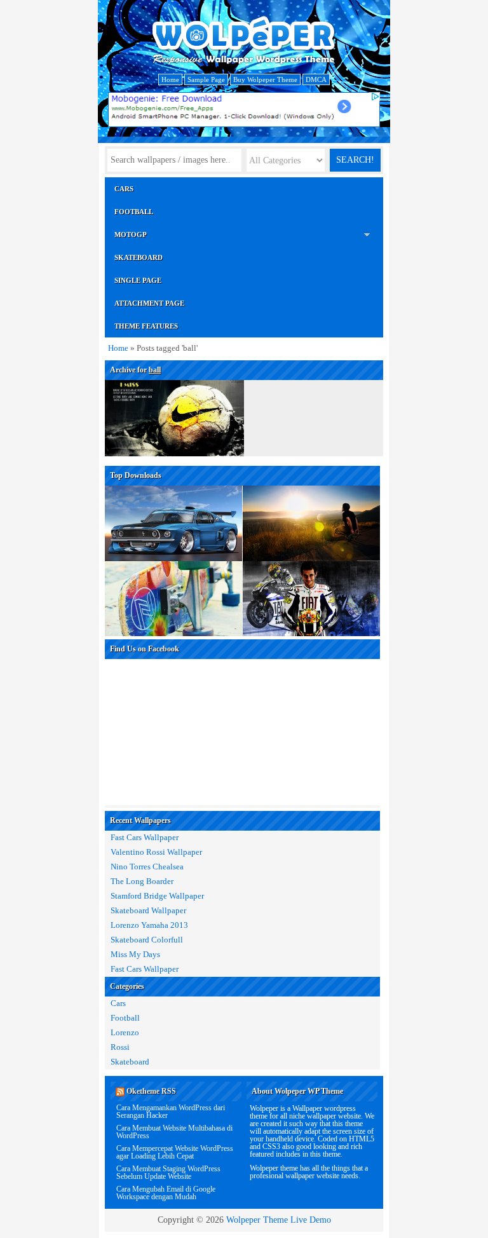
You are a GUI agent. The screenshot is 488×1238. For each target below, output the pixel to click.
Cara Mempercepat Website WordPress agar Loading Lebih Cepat (174, 1152)
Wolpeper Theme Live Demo (278, 1220)
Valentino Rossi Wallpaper (156, 852)
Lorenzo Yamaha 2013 (149, 925)
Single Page (137, 280)
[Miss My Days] (174, 390)
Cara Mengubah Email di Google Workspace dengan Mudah (165, 1193)
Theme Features (146, 326)
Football (133, 211)
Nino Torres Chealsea (147, 866)
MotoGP (130, 234)
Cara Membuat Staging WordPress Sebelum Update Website (168, 1172)
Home (170, 79)
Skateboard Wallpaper (148, 910)
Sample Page (206, 79)
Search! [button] (355, 160)
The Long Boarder (142, 881)
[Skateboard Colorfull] (174, 572)
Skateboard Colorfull (147, 939)
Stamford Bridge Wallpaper (157, 896)
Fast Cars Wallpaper (145, 837)
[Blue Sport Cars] (174, 497)
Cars (123, 189)
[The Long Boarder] (312, 497)
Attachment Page (149, 303)
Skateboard (138, 257)
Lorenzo (125, 1032)
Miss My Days (135, 954)
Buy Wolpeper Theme (265, 79)
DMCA (316, 79)
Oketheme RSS (151, 1091)
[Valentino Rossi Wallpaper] (312, 572)
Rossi (120, 1047)
